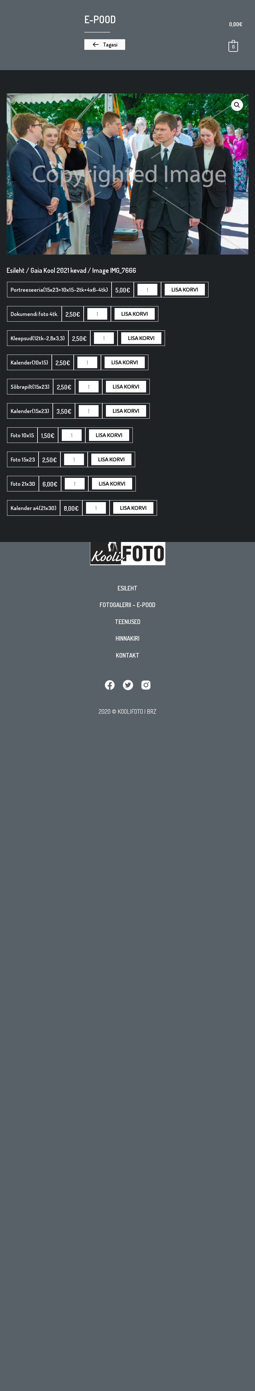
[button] (104, 44)
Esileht (127, 588)
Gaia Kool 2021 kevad (58, 270)
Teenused (127, 621)
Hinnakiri (127, 638)
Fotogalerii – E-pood (127, 604)
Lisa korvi (184, 289)
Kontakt (127, 655)
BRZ (151, 711)
